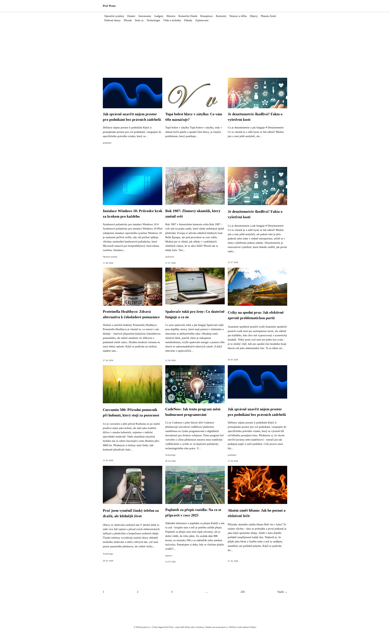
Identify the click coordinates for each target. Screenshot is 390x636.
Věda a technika (172, 20)
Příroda (128, 20)
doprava (168, 556)
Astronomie (144, 16)
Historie (171, 16)
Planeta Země (268, 16)
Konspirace (206, 16)
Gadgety (158, 16)
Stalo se (139, 20)
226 (243, 591)
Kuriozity (221, 16)
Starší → (282, 591)
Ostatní (131, 16)
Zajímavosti (201, 20)
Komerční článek (187, 16)
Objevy (254, 16)
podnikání (107, 143)
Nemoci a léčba (238, 16)
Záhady (188, 20)
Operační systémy (114, 16)
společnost (169, 257)
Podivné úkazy (112, 20)
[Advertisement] (195, 45)
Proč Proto (109, 5)
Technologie (153, 20)
